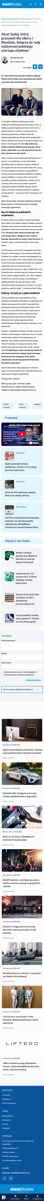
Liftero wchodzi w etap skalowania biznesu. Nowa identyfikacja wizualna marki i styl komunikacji (21, 1066)
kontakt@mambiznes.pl (20, 1173)
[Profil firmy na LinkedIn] (11, 1178)
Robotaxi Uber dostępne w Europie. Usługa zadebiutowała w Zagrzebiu (20, 795)
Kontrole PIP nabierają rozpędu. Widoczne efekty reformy (20, 494)
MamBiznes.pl (6, 19)
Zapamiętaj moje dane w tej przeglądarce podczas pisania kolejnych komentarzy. (20, 673)
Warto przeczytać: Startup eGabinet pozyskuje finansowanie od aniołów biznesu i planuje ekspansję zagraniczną (21, 204)
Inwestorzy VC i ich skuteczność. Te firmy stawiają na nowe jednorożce (26, 578)
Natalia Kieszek (16, 57)
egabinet (37, 404)
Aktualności (16, 19)
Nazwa (4, 653)
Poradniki (6, 1128)
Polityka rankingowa (10, 1156)
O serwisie (6, 1095)
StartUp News (27, 19)
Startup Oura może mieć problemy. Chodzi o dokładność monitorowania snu (27, 599)
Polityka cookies (8, 1152)
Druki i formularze (9, 1103)
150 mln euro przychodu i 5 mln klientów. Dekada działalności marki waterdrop (20, 1019)
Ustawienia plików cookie (11, 1160)
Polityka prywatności (10, 1148)
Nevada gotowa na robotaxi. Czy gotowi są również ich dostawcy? (22, 975)
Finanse (5, 1124)
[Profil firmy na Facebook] (4, 1178)
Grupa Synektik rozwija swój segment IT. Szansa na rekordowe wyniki (27, 618)
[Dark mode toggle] (31, 4)
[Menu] (41, 4)
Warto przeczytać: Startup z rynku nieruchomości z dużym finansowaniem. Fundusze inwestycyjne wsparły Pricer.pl (18, 386)
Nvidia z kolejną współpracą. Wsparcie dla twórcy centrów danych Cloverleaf (26, 557)
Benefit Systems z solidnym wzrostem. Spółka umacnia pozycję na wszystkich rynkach (21, 883)
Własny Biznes (7, 1116)
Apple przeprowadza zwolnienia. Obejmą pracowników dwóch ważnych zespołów (22, 751)
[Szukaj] (36, 4)
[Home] (11, 4)
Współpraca (6, 1099)
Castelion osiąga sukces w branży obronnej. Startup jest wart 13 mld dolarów (19, 929)
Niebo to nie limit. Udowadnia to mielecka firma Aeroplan (18, 838)
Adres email (6, 663)
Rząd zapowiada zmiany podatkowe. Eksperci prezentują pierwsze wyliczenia (20, 467)
